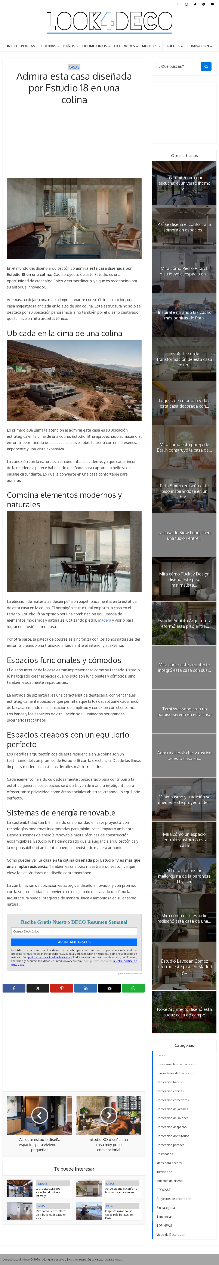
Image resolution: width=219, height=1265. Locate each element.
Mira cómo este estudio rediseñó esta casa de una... (184, 918)
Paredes (172, 46)
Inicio (12, 46)
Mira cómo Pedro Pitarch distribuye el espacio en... (184, 271)
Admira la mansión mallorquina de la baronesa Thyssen (184, 876)
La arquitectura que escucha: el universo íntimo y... (49, 1192)
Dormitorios (94, 46)
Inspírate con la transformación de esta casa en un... (184, 359)
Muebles (149, 46)
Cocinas (48, 46)
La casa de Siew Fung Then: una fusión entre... (184, 535)
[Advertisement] (74, 142)
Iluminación (198, 46)
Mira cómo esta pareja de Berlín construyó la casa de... (184, 447)
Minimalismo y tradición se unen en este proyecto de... (184, 799)
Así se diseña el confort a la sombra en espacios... (121, 1190)
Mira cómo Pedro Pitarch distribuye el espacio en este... (51, 1214)
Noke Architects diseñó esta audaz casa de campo (184, 1012)
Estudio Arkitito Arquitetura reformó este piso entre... (184, 623)
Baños (69, 46)
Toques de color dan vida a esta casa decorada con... (184, 403)
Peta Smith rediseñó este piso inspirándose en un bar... (184, 491)
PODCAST (29, 46)
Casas (74, 67)
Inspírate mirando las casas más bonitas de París (119, 1214)
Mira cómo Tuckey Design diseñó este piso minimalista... (184, 579)
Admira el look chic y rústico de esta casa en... (184, 755)
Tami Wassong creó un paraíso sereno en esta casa (184, 711)
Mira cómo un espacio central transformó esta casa (184, 839)
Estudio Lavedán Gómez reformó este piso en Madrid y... (184, 966)
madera (104, 620)
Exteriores (124, 46)
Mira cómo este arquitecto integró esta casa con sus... (184, 667)
